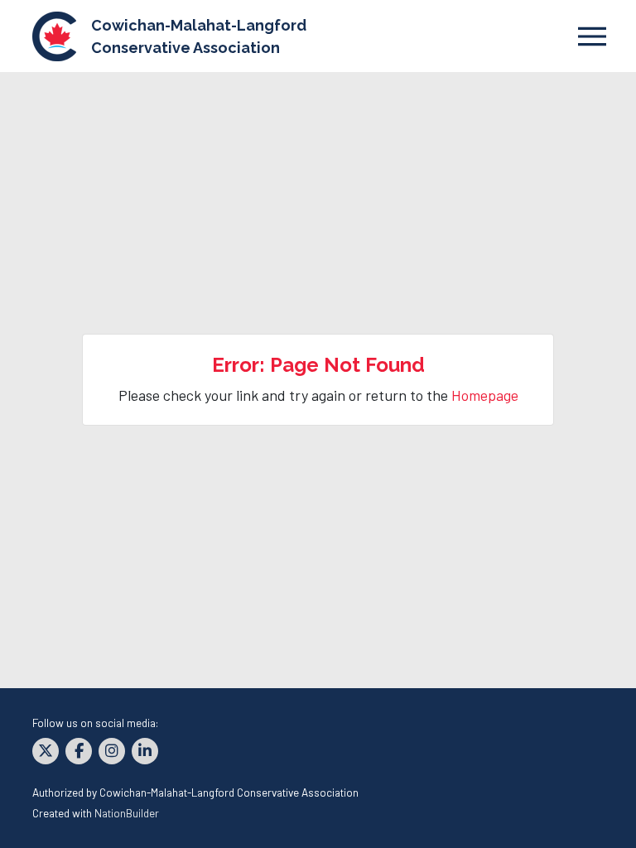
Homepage (484, 395)
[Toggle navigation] (591, 36)
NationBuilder (126, 813)
